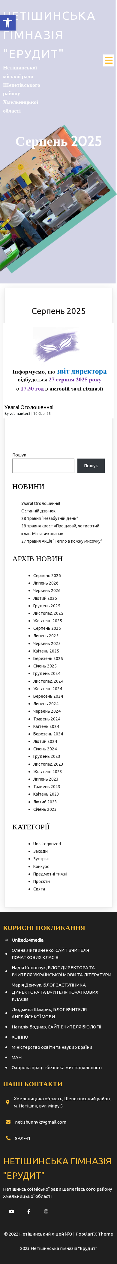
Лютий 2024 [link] (45, 741)
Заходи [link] (40, 851)
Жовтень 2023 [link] (47, 771)
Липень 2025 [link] (45, 635)
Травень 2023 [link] (46, 786)
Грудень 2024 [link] (46, 673)
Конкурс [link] (41, 866)
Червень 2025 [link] (47, 643)
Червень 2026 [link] (47, 590)
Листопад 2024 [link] (48, 681)
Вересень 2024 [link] (48, 696)
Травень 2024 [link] (46, 719)
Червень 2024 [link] (47, 711)
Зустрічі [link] (41, 858)
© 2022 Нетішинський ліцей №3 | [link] (40, 1233)
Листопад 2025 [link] (48, 613)
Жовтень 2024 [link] (47, 688)
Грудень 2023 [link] (46, 756)
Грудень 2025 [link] (46, 605)
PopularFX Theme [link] (94, 1233)
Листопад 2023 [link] (48, 764)
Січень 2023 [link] (45, 809)
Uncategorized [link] (47, 843)
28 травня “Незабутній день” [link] (49, 518)
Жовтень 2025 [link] (47, 620)
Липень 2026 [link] (45, 583)
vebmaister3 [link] (20, 413)
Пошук (19, 454)
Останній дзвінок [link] (38, 511)
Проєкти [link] (41, 881)
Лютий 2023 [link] (45, 801)
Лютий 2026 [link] (45, 598)
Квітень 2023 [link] (46, 794)
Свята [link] (39, 889)
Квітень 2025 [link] (46, 651)
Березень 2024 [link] (48, 734)
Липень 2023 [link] (45, 779)
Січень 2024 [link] (45, 748)
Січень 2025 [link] (45, 666)
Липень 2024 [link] (45, 703)
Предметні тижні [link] (50, 874)
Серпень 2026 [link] (47, 575)
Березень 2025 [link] (48, 658)
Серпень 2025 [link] (47, 628)
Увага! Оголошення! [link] (40, 503)
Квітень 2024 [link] (46, 726)
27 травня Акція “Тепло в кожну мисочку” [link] (61, 541)
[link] (8, 23)
